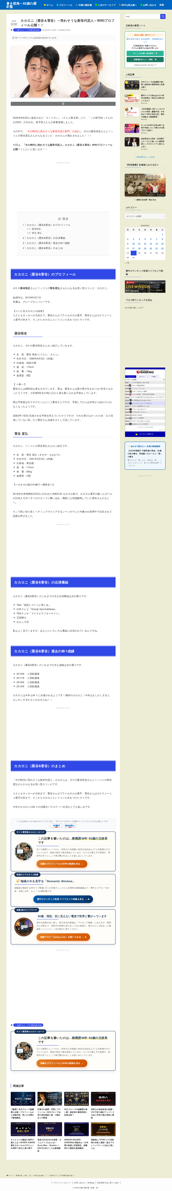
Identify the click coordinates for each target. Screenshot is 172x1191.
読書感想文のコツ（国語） (144, 59)
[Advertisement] (63, 183)
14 (156, 244)
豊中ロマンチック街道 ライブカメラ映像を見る (62, 899)
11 (139, 244)
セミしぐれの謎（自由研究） (144, 53)
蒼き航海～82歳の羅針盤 (21, 5)
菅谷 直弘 (37, 232)
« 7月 (127, 262)
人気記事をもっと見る (145, 156)
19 (145, 248)
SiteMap (91, 1182)
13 (151, 244)
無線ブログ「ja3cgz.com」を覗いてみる (62, 937)
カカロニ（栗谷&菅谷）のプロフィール (48, 224)
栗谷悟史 (36, 228)
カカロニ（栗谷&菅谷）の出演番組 (46, 237)
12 (145, 244)
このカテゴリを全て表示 (145, 427)
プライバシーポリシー (62, 1182)
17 (133, 248)
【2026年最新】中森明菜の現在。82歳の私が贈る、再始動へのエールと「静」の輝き (145, 453)
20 (151, 248)
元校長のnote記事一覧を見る (144, 65)
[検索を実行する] (163, 16)
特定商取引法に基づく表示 (108, 1182)
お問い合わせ (79, 1182)
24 (133, 253)
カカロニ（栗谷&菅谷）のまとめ (45, 248)
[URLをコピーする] (63, 104)
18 (139, 248)
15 (162, 244)
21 (156, 248)
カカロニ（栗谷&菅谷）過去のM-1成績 (48, 243)
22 (162, 248)
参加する (161, 430)
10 (133, 244)
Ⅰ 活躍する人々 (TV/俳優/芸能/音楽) (27, 30)
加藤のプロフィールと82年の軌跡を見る (62, 864)
